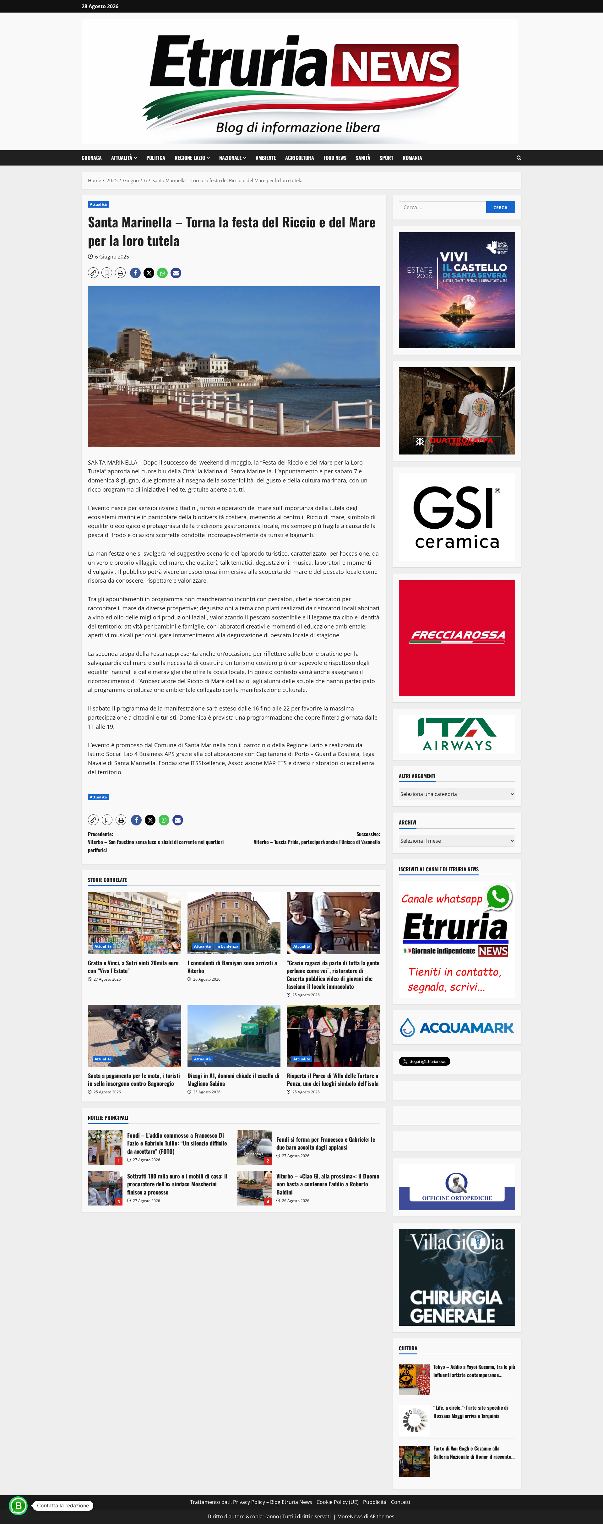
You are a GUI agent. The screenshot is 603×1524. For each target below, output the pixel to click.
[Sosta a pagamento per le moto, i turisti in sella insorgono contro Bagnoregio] (134, 1036)
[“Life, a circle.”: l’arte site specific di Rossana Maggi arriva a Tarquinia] (414, 1420)
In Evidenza (227, 946)
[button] (519, 158)
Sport (386, 157)
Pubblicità (375, 1502)
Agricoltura (299, 157)
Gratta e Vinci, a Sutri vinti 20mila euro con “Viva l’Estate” (133, 967)
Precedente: (156, 842)
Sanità (363, 157)
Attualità (121, 157)
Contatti (400, 1502)
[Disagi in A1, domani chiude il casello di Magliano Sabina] (234, 1036)
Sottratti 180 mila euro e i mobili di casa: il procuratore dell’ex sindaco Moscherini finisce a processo (105, 1188)
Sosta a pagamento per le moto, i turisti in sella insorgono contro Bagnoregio (134, 1079)
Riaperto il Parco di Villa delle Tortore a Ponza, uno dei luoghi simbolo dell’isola (332, 1079)
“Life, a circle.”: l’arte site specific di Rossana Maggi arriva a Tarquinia (470, 1411)
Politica (155, 157)
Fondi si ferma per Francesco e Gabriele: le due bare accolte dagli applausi (254, 1147)
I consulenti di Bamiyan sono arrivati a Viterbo (232, 967)
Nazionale (230, 157)
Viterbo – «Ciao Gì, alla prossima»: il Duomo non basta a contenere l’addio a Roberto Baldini (254, 1188)
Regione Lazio (190, 157)
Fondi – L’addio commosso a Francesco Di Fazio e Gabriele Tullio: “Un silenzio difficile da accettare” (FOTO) (105, 1147)
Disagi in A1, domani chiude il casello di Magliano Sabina (233, 1079)
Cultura (408, 1348)
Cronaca (92, 157)
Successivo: (317, 838)
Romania (412, 157)
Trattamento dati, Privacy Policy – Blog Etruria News (251, 1502)
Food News (334, 157)
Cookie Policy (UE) (338, 1502)
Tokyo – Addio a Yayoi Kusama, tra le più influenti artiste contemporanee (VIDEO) (474, 1371)
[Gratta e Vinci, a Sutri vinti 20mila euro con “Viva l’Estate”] (134, 923)
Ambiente (266, 157)
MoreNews (350, 1516)
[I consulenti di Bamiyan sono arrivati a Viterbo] (234, 923)
